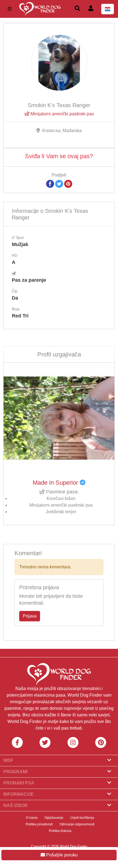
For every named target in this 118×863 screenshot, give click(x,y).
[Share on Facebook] (50, 183)
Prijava (29, 616)
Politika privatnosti (39, 824)
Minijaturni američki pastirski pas (61, 113)
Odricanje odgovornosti (77, 824)
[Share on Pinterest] (68, 183)
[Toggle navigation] (9, 8)
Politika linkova (60, 831)
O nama (32, 818)
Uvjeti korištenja (82, 818)
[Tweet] (59, 183)
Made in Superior (56, 482)
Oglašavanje (53, 818)
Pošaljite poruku (61, 855)
